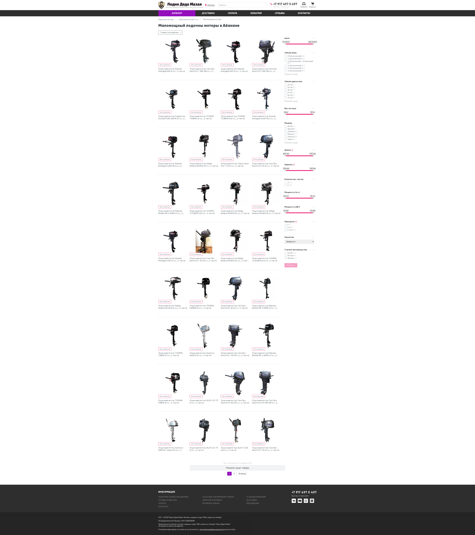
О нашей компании (256, 497)
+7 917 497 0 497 (304, 493)
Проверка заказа (211, 503)
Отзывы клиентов (167, 500)
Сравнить (304, 7)
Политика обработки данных (173, 497)
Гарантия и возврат (212, 500)
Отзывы (280, 13)
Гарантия (256, 13)
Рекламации (252, 503)
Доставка (208, 13)
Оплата (232, 13)
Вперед (242, 473)
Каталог (177, 13)
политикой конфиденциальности (212, 529)
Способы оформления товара (218, 497)
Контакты (304, 13)
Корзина (312, 7)
